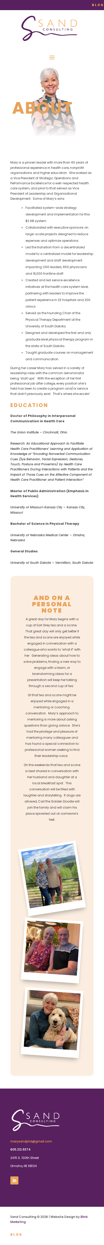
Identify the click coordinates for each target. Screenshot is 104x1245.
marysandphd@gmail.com (31, 1141)
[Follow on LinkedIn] (14, 1180)
